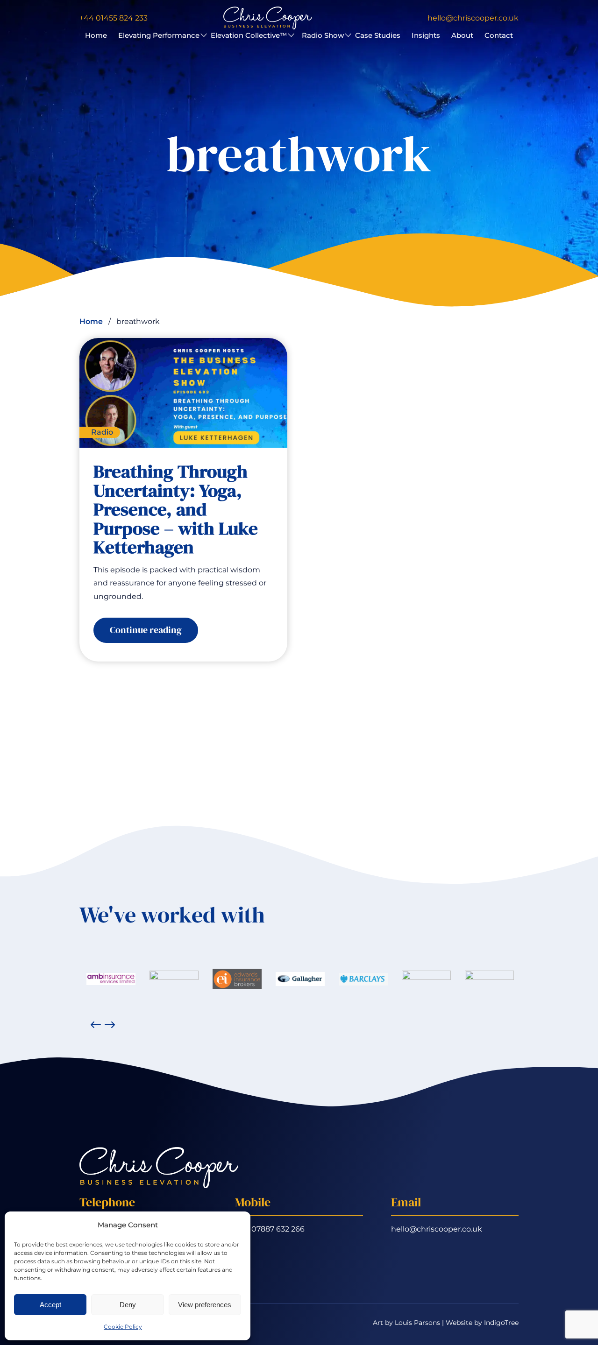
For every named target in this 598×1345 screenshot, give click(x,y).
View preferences (204, 1305)
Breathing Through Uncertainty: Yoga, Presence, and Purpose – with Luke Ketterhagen (175, 509)
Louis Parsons (417, 1322)
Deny (128, 1305)
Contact (498, 35)
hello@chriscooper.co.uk (436, 1229)
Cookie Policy (123, 1326)
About (462, 35)
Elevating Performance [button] (158, 35)
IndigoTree (501, 1322)
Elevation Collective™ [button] (249, 35)
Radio (102, 432)
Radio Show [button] (323, 35)
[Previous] (96, 1025)
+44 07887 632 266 (270, 1229)
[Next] (110, 1025)
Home (96, 35)
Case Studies (377, 35)
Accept (50, 1305)
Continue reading (154, 633)
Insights (426, 35)
